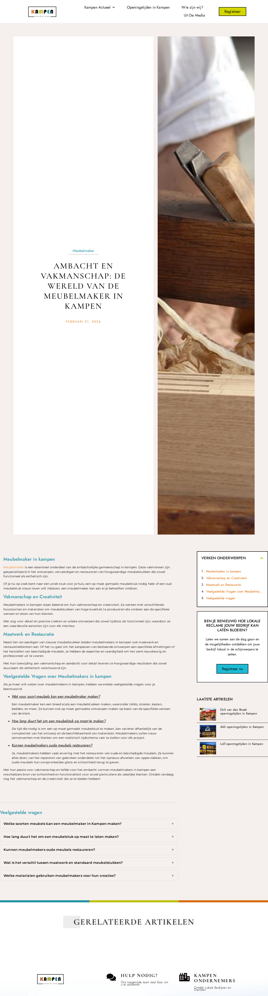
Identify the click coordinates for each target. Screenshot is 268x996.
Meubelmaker (83, 250)
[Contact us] (111, 977)
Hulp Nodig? (139, 975)
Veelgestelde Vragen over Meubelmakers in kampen (234, 591)
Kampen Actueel (97, 7)
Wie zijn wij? (192, 7)
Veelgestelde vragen (220, 598)
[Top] (13, 943)
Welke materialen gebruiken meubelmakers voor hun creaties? (89, 876)
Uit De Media (194, 15)
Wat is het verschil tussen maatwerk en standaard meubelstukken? (89, 863)
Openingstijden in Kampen (148, 7)
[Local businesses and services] (184, 977)
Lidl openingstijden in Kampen (241, 744)
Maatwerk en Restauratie (223, 584)
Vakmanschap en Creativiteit (226, 578)
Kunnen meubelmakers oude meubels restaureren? (89, 850)
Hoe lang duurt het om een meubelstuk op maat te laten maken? (89, 837)
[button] (261, 558)
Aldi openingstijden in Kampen (242, 727)
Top (13, 951)
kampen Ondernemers (215, 978)
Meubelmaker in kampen (223, 571)
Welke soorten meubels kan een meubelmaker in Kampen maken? (89, 824)
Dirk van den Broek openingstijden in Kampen (238, 711)
